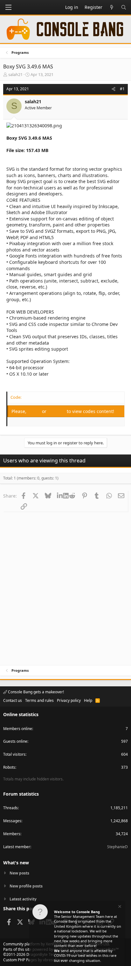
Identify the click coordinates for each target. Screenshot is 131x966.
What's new (16, 863)
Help (88, 700)
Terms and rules (39, 700)
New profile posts (26, 886)
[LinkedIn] (60, 495)
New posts (19, 873)
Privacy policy (69, 700)
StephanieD (117, 846)
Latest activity (23, 899)
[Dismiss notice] (119, 907)
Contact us (12, 700)
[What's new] (112, 7)
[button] (8, 7)
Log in (35, 411)
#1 (122, 89)
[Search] (124, 7)
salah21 (15, 74)
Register (57, 411)
